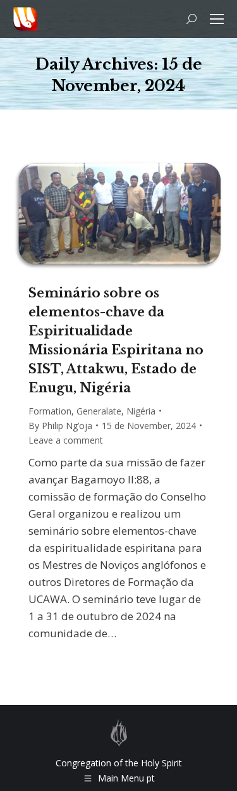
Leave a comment (65, 440)
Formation (49, 411)
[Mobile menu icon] (216, 19)
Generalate (98, 411)
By (60, 426)
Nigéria (140, 411)
